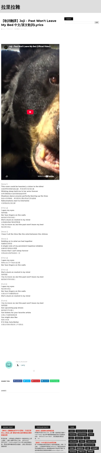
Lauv (71, 438)
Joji (21, 29)
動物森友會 (80, 448)
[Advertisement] (30, 36)
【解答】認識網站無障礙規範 (44, 431)
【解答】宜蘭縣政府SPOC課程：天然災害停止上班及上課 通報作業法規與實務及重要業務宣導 (16, 433)
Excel (91, 434)
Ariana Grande (81, 431)
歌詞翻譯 (17, 29)
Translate (72, 445)
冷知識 (72, 448)
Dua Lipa (72, 434)
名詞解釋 (94, 448)
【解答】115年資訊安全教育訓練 (45, 442)
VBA (80, 445)
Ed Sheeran (82, 434)
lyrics (24, 29)
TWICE (82, 441)
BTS (90, 431)
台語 (88, 448)
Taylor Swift (91, 441)
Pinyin (87, 438)
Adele (72, 431)
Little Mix (79, 438)
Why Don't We (89, 445)
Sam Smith (73, 441)
